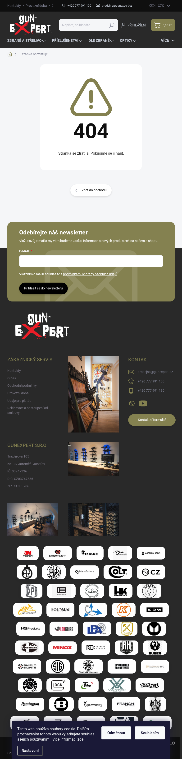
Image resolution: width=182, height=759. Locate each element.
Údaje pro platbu (19, 401)
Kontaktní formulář (152, 420)
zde (80, 739)
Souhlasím (150, 733)
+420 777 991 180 (151, 390)
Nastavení (30, 750)
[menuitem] (27, 41)
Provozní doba (36, 6)
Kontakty (14, 6)
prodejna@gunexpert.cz (155, 372)
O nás (11, 378)
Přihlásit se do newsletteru (43, 288)
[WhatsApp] (131, 402)
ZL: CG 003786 (18, 486)
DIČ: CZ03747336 (20, 479)
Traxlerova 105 (18, 456)
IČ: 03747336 (17, 471)
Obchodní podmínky (22, 385)
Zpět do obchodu (94, 190)
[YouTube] (143, 402)
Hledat (112, 25)
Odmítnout (116, 733)
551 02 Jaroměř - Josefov (26, 464)
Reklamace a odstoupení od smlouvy (27, 410)
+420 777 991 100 (151, 381)
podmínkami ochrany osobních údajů (90, 274)
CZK (161, 6)
